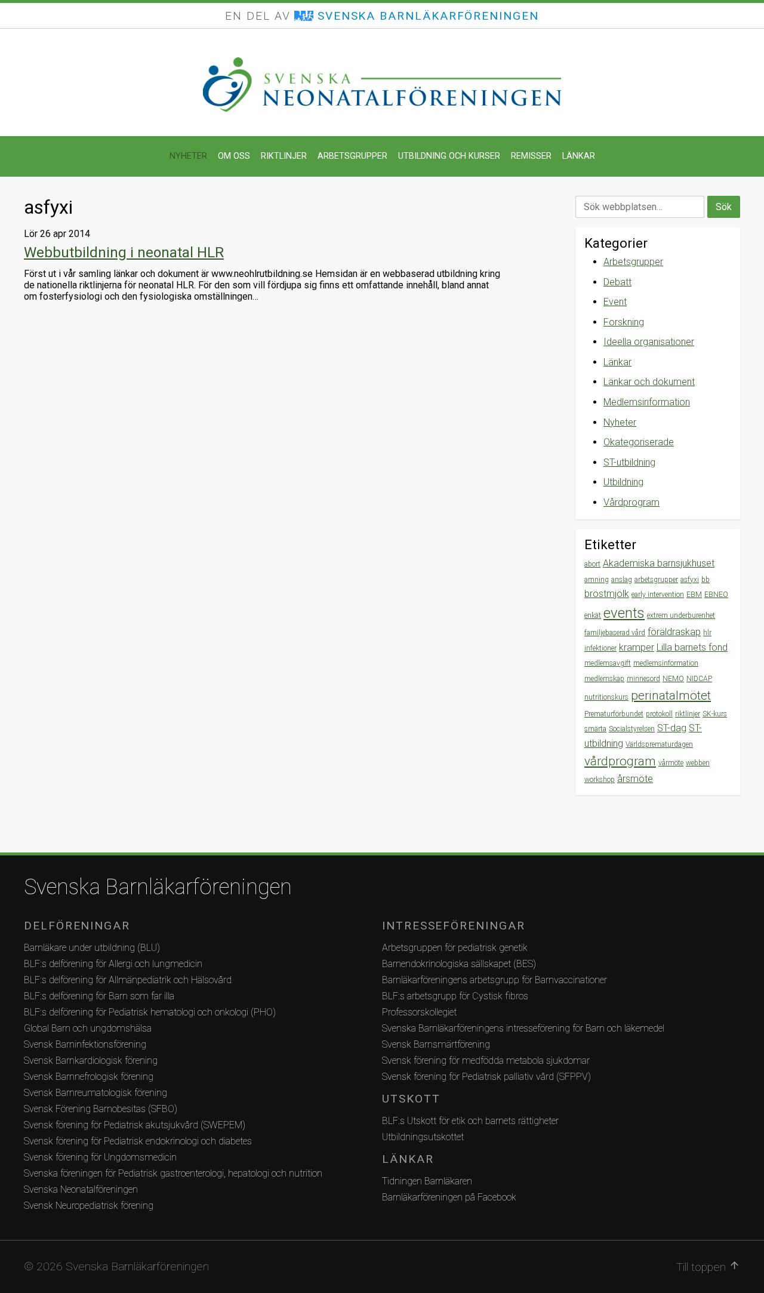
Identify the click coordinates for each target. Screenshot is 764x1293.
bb (705, 579)
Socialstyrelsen (632, 729)
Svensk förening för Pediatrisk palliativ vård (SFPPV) (486, 1076)
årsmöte (635, 778)
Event (615, 301)
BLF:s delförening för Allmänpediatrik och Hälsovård (128, 980)
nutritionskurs (606, 697)
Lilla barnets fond (692, 647)
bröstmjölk (606, 593)
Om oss (234, 156)
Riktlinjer (284, 156)
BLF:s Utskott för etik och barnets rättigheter (470, 1120)
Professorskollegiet (419, 1012)
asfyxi (689, 579)
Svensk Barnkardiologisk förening (91, 1060)
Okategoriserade (638, 442)
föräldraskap (674, 632)
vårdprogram (620, 761)
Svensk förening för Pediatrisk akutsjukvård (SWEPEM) (134, 1125)
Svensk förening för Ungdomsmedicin (100, 1157)
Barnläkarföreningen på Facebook (449, 1197)
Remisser (531, 156)
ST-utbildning (629, 462)
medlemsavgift (607, 663)
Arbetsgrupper (352, 156)
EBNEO (716, 594)
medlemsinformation (665, 663)
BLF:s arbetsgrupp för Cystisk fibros (455, 996)
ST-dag (671, 728)
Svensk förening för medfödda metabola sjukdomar (486, 1060)
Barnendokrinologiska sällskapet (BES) (459, 963)
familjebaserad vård (614, 633)
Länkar (578, 156)
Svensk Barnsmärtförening (436, 1044)
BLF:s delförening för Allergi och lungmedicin (113, 963)
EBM (694, 594)
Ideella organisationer (648, 341)
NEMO (673, 679)
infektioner (600, 648)
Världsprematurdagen (659, 744)
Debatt (617, 282)
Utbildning (623, 482)
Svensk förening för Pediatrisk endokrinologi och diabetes (138, 1141)
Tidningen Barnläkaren (427, 1181)
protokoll (659, 714)
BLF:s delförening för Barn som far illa (99, 996)
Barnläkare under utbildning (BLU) (92, 947)
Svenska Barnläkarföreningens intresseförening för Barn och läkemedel (523, 1028)
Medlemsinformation (646, 402)
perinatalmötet (671, 695)
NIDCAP (699, 679)
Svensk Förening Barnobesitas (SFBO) (100, 1109)
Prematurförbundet (613, 714)
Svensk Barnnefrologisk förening (88, 1076)
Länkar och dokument (649, 381)
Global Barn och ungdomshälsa (88, 1028)
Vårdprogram (631, 502)
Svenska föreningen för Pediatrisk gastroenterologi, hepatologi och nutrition (173, 1173)
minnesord (643, 679)
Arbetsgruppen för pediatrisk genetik (455, 947)
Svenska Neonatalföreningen (81, 1189)
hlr (707, 633)
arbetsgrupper (656, 579)
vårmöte (670, 763)
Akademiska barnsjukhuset (658, 563)
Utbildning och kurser (449, 156)
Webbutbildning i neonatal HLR (124, 252)
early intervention (657, 594)
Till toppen (708, 1267)
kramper (636, 647)
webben (698, 763)
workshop (599, 779)
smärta (595, 729)
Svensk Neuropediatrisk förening (88, 1205)
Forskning (623, 322)
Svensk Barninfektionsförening (85, 1044)
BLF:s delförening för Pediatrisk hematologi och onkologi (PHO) (150, 1012)
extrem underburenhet (681, 615)
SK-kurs (715, 714)
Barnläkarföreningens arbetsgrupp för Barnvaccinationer (494, 980)
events (624, 613)
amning (596, 579)
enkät (592, 615)
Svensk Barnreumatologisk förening (95, 1092)
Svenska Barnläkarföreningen (158, 887)
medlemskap (604, 679)
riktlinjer (687, 714)
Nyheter (188, 156)
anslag (621, 579)
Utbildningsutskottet (423, 1137)
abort (592, 564)
